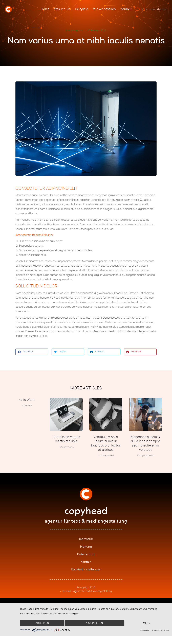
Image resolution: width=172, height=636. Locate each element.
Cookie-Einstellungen (86, 569)
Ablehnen (42, 623)
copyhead (86, 510)
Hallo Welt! (26, 399)
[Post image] (66, 414)
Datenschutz (86, 554)
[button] (31, 352)
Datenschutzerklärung (160, 630)
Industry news (74, 30)
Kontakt (86, 562)
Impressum (86, 539)
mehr (146, 623)
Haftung (86, 546)
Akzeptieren (94, 623)
